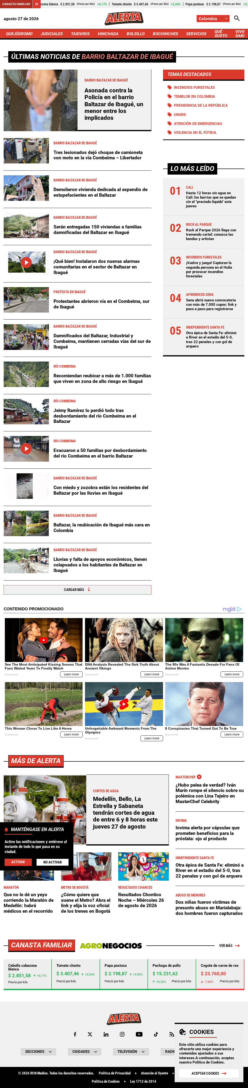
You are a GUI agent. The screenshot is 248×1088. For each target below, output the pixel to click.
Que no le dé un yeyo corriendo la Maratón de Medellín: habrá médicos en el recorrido (29, 903)
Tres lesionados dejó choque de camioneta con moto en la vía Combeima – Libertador (98, 155)
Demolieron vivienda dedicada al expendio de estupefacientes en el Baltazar (100, 192)
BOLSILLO (136, 33)
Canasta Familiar (16, 4)
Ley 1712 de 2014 (143, 1081)
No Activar (52, 862)
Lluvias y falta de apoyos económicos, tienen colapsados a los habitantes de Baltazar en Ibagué (100, 564)
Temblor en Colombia (194, 96)
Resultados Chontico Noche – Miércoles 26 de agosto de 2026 (141, 900)
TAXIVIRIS (80, 33)
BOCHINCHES (165, 33)
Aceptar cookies (205, 1073)
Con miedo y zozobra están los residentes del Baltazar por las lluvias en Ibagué (101, 490)
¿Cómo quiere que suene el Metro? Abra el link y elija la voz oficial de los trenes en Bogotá (85, 903)
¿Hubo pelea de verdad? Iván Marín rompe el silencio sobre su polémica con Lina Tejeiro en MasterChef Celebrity (210, 793)
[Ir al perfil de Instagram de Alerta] (122, 1034)
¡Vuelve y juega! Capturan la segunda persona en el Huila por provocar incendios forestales (209, 269)
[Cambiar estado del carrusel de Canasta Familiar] (36, 4)
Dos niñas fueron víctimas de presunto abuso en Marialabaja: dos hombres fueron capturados (209, 907)
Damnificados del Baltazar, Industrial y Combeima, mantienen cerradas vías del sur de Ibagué (102, 341)
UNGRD (180, 115)
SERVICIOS (196, 33)
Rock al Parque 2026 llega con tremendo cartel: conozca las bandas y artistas (211, 234)
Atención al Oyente (154, 1073)
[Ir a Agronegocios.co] (111, 945)
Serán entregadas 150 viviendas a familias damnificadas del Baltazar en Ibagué (98, 229)
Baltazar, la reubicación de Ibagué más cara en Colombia (102, 527)
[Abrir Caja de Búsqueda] (237, 18)
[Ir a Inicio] (124, 18)
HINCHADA (108, 33)
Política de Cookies (208, 1062)
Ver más (225, 945)
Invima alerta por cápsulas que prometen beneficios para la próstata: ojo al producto (208, 833)
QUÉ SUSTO (221, 33)
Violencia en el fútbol (195, 132)
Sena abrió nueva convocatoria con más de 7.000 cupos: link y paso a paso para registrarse (211, 304)
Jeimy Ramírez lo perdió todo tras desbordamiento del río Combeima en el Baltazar (95, 416)
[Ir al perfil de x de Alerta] (90, 1034)
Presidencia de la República (201, 105)
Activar (18, 862)
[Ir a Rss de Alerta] (172, 1034)
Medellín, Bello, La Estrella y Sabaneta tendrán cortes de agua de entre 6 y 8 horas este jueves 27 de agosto (125, 813)
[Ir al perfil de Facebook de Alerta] (75, 1034)
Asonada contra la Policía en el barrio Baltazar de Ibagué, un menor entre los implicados (114, 104)
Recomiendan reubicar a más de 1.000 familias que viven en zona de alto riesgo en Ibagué (102, 378)
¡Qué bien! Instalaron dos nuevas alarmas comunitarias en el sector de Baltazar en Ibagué (97, 266)
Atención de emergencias (198, 123)
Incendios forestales (194, 87)
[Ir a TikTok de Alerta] (156, 1034)
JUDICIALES (52, 33)
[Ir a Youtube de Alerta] (139, 1034)
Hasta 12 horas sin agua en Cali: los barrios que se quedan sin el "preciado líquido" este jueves (211, 200)
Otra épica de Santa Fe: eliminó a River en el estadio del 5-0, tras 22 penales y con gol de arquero (211, 339)
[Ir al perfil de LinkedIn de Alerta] (106, 1034)
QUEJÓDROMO (19, 33)
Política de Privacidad (115, 1073)
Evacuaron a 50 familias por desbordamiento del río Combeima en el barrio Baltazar (100, 453)
